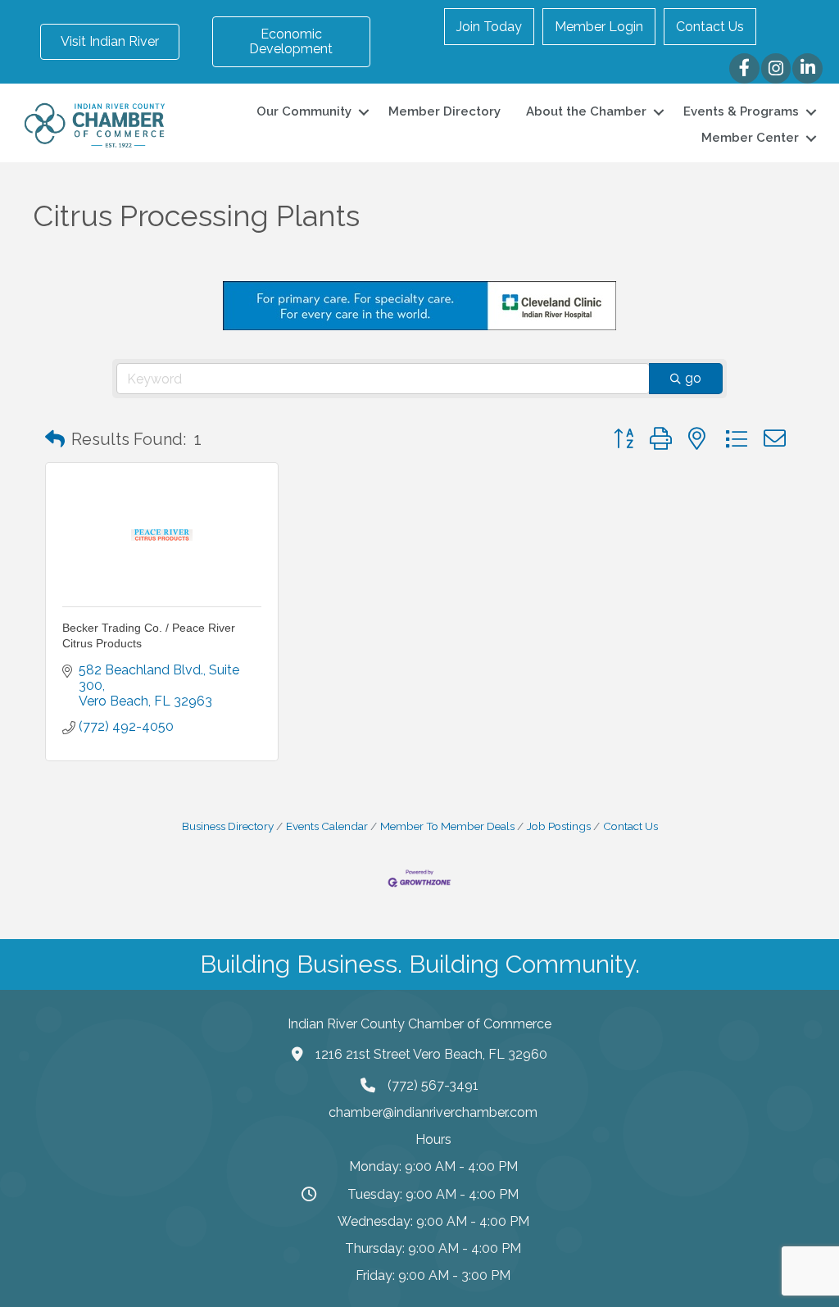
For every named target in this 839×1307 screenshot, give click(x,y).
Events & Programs (741, 111)
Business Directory (228, 826)
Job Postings (559, 826)
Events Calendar (327, 826)
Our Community (303, 111)
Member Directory (444, 111)
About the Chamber (586, 111)
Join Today (489, 26)
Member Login (599, 26)
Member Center (750, 137)
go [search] (693, 378)
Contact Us (710, 26)
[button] (55, 439)
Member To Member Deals (447, 826)
